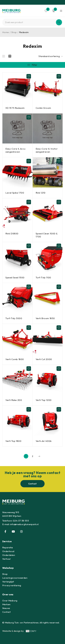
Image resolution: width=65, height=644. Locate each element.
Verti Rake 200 (13, 400)
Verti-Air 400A (44, 441)
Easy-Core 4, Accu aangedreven (15, 150)
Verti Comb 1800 (14, 359)
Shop (14, 32)
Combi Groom (43, 107)
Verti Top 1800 (13, 441)
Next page (39, 456)
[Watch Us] (13, 531)
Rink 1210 (41, 192)
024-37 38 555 (21, 520)
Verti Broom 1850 (45, 318)
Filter (34, 64)
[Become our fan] (5, 531)
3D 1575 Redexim (15, 107)
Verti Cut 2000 (44, 359)
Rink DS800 (11, 233)
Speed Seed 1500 (14, 277)
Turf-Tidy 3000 (13, 318)
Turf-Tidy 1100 (43, 277)
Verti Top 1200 (44, 400)
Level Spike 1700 (14, 192)
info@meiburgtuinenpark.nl (24, 524)
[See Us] (21, 531)
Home (5, 32)
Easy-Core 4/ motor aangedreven (47, 150)
